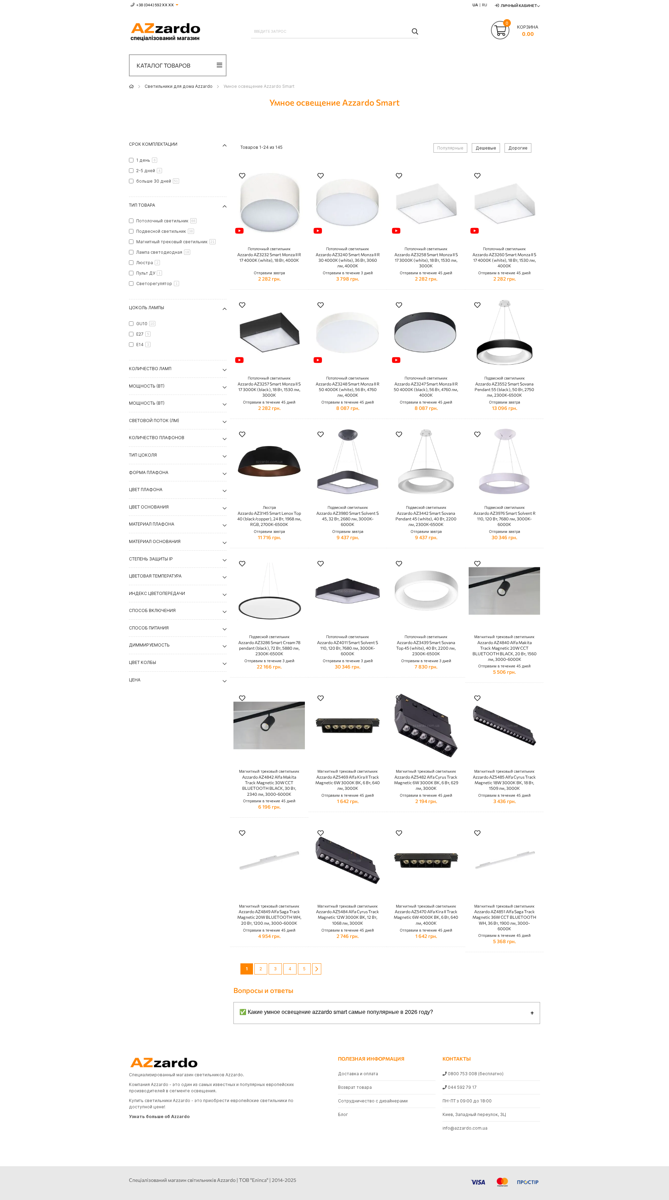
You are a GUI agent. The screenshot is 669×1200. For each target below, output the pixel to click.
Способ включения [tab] (152, 610)
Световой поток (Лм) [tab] (154, 420)
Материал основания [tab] (154, 541)
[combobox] (334, 31)
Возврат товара (355, 1087)
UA (475, 4)
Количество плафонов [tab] (156, 437)
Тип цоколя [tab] (143, 455)
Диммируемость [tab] (149, 645)
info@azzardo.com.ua (465, 1128)
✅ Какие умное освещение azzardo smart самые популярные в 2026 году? (336, 1012)
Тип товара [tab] (142, 205)
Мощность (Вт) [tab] (146, 386)
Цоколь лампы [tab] (146, 307)
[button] (242, 176)
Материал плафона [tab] (151, 524)
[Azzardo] (165, 32)
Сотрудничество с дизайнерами (373, 1100)
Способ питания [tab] (149, 627)
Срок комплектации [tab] (153, 144)
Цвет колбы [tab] (142, 662)
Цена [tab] (134, 679)
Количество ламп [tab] (150, 368)
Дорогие (518, 148)
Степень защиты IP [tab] (151, 558)
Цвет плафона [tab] (145, 489)
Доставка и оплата (358, 1073)
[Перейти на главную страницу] (131, 86)
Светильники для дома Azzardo (179, 86)
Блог (343, 1114)
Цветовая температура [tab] (155, 576)
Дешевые (486, 148)
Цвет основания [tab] (149, 507)
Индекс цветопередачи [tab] (157, 593)
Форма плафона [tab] (148, 472)
